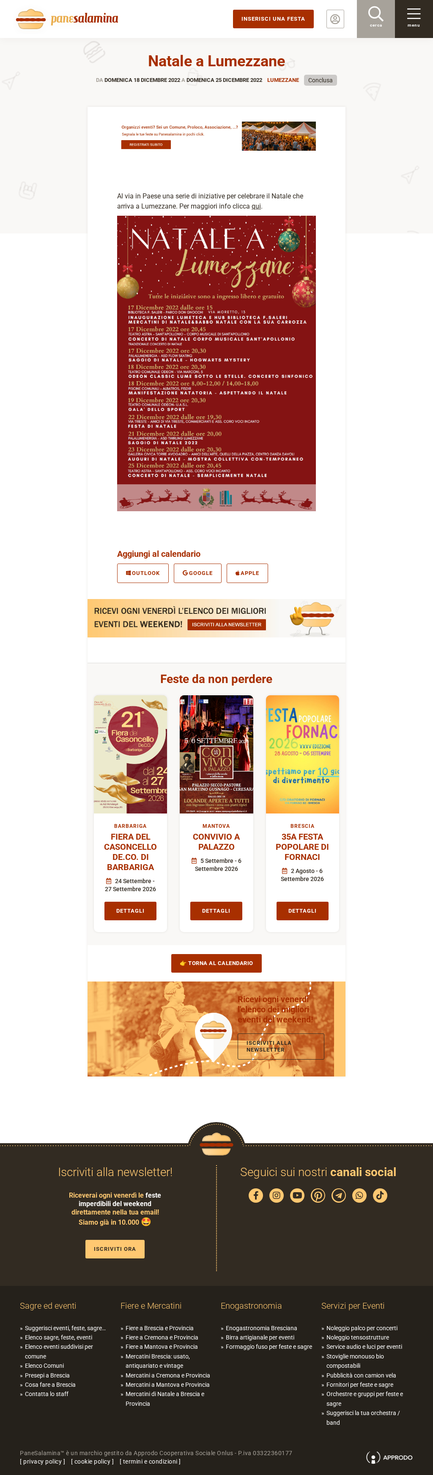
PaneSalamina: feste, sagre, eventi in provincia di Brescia (65, 19)
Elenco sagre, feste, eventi (58, 1337)
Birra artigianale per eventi (260, 1337)
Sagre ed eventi (48, 1306)
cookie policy (92, 1461)
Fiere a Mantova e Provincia (162, 1346)
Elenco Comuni (44, 1365)
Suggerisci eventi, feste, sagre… (65, 1328)
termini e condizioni (150, 1461)
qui (256, 206)
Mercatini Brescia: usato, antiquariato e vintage (158, 1361)
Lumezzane (283, 80)
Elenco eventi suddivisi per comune (59, 1351)
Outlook (146, 573)
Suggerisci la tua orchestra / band (363, 1418)
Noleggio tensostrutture (357, 1337)
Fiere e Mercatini (151, 1306)
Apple (250, 573)
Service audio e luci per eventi (364, 1346)
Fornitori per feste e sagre (359, 1384)
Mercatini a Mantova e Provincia (168, 1384)
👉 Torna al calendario (216, 963)
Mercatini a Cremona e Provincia (168, 1375)
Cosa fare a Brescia (50, 1384)
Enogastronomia (251, 1306)
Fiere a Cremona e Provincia (162, 1337)
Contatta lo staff (47, 1394)
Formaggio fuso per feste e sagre (269, 1346)
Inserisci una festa (273, 19)
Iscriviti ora (115, 1249)
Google (201, 573)
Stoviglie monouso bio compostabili (355, 1361)
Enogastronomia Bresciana (261, 1328)
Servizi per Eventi (353, 1306)
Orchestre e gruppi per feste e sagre (364, 1399)
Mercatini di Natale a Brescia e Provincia (165, 1399)
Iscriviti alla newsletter (269, 1046)
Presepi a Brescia (47, 1375)
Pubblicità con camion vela (361, 1375)
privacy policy (42, 1461)
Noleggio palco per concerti (361, 1328)
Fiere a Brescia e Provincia (160, 1328)
